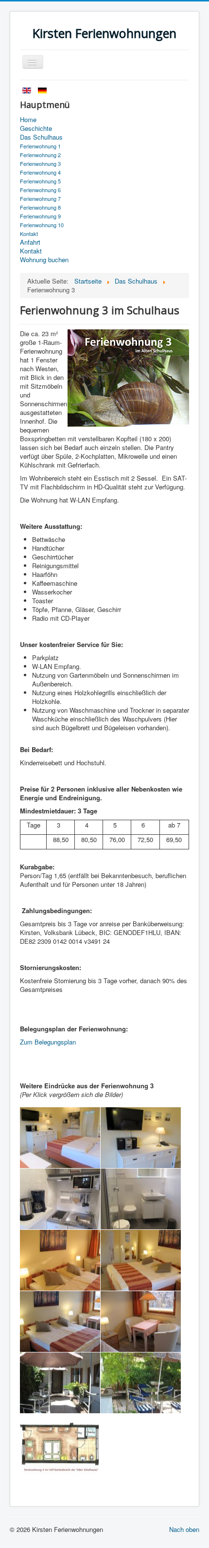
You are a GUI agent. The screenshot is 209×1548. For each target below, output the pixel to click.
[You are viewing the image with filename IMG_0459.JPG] (141, 1137)
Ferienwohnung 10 (42, 225)
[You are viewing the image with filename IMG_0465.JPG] (60, 1199)
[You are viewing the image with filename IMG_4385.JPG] (141, 1382)
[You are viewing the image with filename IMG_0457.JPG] (60, 1137)
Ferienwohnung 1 (40, 146)
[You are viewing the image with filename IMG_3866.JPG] (141, 1321)
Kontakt (29, 233)
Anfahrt (30, 242)
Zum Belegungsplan (48, 1041)
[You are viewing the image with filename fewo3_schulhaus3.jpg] (60, 1444)
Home (28, 119)
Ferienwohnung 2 (40, 155)
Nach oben (184, 1529)
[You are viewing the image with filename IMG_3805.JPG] (141, 1260)
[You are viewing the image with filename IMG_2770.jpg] (141, 1199)
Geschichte (36, 128)
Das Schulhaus (41, 137)
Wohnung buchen (44, 259)
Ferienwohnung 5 (40, 181)
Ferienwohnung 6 (40, 190)
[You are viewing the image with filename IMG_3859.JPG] (60, 1321)
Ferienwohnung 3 (40, 163)
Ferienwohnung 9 (40, 216)
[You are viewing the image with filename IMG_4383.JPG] (60, 1382)
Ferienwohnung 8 (40, 207)
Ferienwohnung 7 (40, 198)
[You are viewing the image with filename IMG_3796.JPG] (60, 1260)
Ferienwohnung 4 (40, 172)
